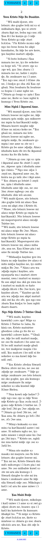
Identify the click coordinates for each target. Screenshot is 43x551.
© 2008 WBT (21, 539)
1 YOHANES (13, 3)
